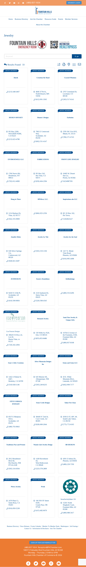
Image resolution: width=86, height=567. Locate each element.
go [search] (78, 57)
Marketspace (65, 527)
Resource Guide (50, 19)
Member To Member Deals (50, 527)
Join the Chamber (36, 19)
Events (60, 19)
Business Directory (21, 19)
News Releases (24, 527)
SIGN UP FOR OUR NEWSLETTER (43, 543)
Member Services (71, 19)
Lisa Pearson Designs (13, 332)
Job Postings (74, 527)
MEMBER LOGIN (74, 3)
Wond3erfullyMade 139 (68, 500)
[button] (5, 65)
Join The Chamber (56, 529)
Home (11, 19)
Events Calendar (36, 527)
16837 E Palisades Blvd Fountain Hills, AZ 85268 (43, 551)
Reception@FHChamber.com (50, 548)
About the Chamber (43, 25)
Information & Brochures (41, 529)
